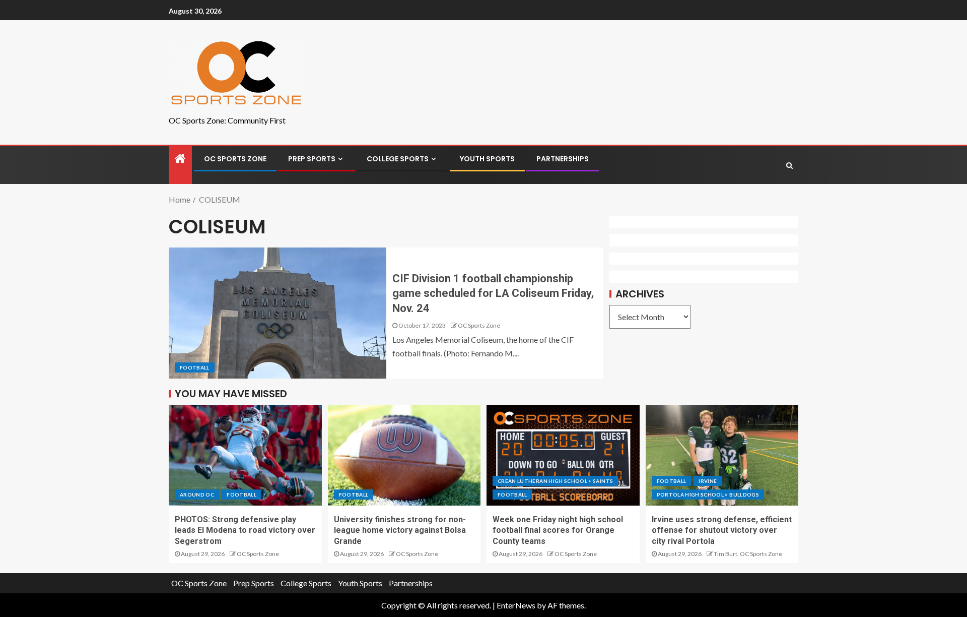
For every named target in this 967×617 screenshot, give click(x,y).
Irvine (708, 481)
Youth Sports (487, 159)
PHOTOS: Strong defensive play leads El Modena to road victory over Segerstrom (245, 530)
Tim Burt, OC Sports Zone (748, 554)
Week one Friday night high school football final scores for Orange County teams (558, 530)
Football (195, 367)
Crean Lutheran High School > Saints (555, 481)
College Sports (398, 159)
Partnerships (562, 159)
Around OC (197, 494)
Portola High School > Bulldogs (708, 494)
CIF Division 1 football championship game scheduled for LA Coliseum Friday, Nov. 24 (493, 293)
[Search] (789, 165)
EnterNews (516, 605)
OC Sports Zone (235, 159)
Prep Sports (311, 159)
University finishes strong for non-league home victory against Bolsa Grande (400, 530)
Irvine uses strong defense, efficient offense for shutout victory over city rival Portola (722, 530)
